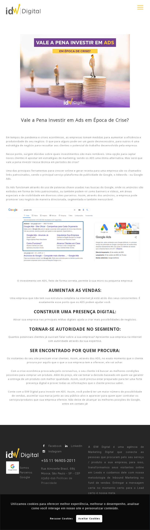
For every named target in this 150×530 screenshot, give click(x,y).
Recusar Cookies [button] (61, 518)
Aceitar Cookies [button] (89, 518)
